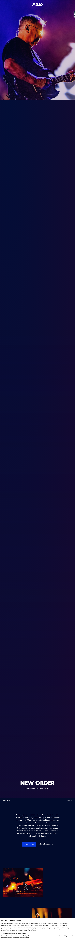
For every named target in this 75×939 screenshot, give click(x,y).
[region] (37, 928)
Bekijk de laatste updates (46, 844)
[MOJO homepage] (37, 4)
